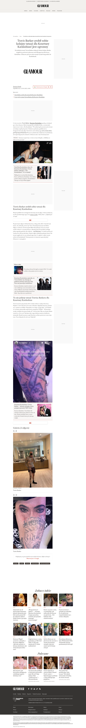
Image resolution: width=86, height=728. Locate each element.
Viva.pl (60, 707)
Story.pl (60, 712)
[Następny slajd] (73, 663)
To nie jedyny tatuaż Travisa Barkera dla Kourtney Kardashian (29, 97)
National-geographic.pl (32, 712)
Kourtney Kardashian (45, 563)
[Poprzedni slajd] (13, 663)
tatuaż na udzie (34, 214)
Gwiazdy (16, 563)
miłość (21, 563)
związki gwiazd (35, 563)
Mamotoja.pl (30, 707)
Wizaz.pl (60, 709)
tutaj (24, 726)
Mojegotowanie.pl (31, 709)
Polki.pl (44, 707)
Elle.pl (14, 707)
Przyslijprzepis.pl (46, 712)
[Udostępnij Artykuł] (51, 87)
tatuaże (27, 563)
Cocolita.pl (15, 712)
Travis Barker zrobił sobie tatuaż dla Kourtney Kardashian (28, 95)
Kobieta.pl (45, 709)
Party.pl (14, 709)
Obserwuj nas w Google (41, 87)
